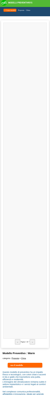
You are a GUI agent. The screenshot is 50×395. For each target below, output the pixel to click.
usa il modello (16, 365)
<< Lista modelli (10, 10)
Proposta (21, 10)
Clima (28, 10)
